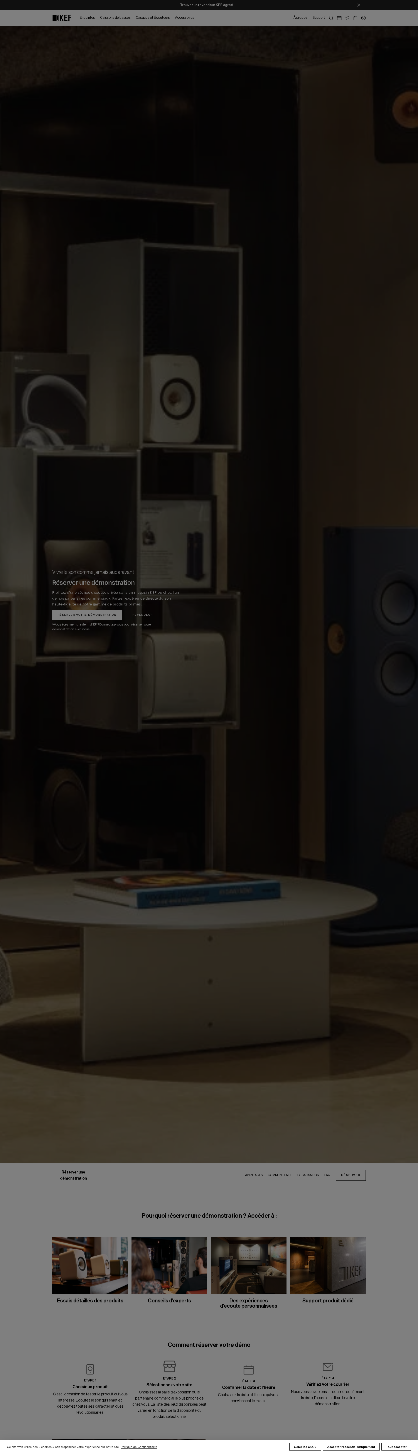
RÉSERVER (350, 1175)
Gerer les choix (305, 1447)
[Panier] (355, 18)
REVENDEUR (143, 615)
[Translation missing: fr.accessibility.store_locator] (347, 18)
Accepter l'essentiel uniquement (351, 1447)
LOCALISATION (308, 1175)
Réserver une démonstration (73, 1175)
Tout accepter (396, 1447)
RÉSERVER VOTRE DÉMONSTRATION (87, 615)
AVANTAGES (254, 1175)
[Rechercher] (331, 18)
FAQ (327, 1175)
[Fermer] (359, 5)
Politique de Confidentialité (139, 1447)
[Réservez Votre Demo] (339, 18)
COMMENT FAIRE (280, 1175)
